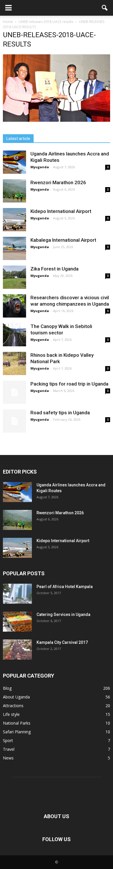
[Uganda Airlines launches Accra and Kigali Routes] (14, 162)
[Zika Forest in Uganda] (14, 277)
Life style (11, 714)
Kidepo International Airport (60, 211)
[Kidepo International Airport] (14, 219)
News (8, 758)
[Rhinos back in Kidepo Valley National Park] (14, 363)
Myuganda (39, 167)
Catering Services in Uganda (63, 614)
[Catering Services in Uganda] (17, 622)
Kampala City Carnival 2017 (62, 642)
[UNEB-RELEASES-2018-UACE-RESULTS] (56, 120)
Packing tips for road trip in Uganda (70, 384)
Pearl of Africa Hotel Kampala (65, 586)
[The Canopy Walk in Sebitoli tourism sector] (14, 334)
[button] (105, 8)
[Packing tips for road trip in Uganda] (14, 392)
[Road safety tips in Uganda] (14, 421)
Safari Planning (17, 731)
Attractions (13, 705)
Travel (8, 749)
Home (8, 21)
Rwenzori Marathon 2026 (58, 182)
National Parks (16, 723)
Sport (8, 740)
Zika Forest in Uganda (54, 269)
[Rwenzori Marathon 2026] (14, 191)
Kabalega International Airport (63, 240)
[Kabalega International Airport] (14, 248)
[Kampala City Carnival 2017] (17, 649)
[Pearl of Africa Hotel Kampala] (17, 594)
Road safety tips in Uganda (60, 412)
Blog (7, 688)
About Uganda (16, 697)
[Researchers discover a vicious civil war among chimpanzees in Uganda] (14, 306)
